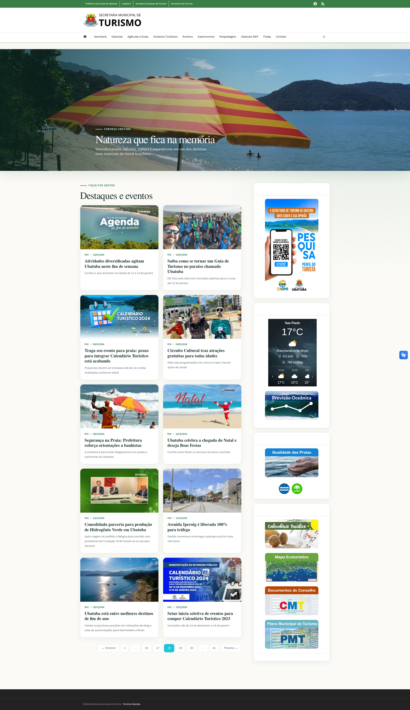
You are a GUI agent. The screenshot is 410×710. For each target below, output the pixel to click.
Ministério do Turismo (182, 3)
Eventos (188, 37)
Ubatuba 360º (249, 37)
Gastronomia (206, 37)
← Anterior (109, 648)
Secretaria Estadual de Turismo (151, 3)
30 (191, 648)
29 (180, 648)
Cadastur (126, 3)
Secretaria (100, 37)
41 (214, 648)
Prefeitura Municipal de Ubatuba (101, 3)
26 (146, 648)
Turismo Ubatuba (131, 704)
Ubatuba (117, 37)
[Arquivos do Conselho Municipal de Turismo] (291, 600)
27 (157, 648)
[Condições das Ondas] (291, 405)
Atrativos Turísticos (165, 37)
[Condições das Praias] (297, 489)
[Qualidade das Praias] (291, 462)
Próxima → (231, 648)
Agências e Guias (137, 37)
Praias (267, 37)
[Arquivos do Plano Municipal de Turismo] (291, 634)
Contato (281, 37)
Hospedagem (227, 37)
